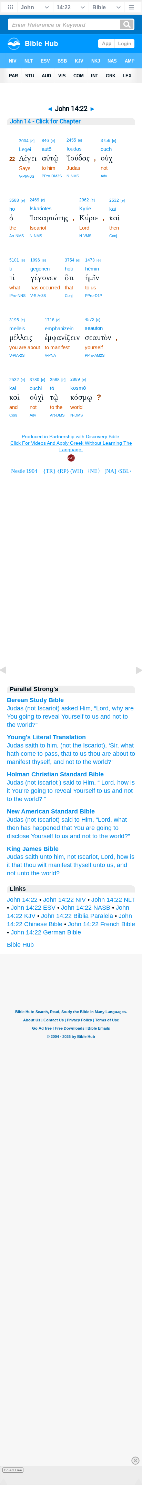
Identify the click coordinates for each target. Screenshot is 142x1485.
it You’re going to (30, 790)
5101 (14, 260)
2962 (84, 200)
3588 (14, 200)
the (76, 745)
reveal (62, 790)
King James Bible (33, 848)
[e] (32, 141)
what (120, 819)
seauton (94, 328)
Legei (25, 149)
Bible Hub (20, 944)
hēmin (92, 268)
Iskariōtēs (41, 208)
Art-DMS (57, 415)
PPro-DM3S (52, 176)
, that (64, 753)
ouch (106, 149)
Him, (86, 708)
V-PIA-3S (26, 176)
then (13, 827)
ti (10, 268)
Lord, (108, 856)
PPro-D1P (93, 295)
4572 (89, 319)
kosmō (78, 388)
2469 (34, 200)
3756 (105, 140)
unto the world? (38, 873)
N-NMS (73, 176)
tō (52, 388)
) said (66, 782)
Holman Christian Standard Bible (55, 774)
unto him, (52, 856)
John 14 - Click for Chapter (45, 121)
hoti (69, 268)
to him (47, 745)
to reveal (48, 716)
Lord (107, 782)
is (132, 782)
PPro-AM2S (94, 355)
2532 (114, 200)
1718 (49, 320)
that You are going (87, 827)
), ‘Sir (110, 745)
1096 (35, 260)
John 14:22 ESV (33, 907)
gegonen (40, 268)
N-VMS (85, 236)
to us (92, 716)
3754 (69, 260)
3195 (14, 320)
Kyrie (85, 208)
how (123, 782)
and (105, 716)
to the (82, 761)
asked (69, 708)
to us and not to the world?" (92, 836)
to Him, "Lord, (93, 819)
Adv (104, 176)
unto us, (104, 865)
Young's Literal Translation (46, 737)
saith (30, 745)
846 (45, 140)
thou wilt (35, 865)
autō (46, 149)
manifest (18, 761)
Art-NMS (16, 236)
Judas (15, 708)
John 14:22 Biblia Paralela (77, 915)
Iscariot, (88, 856)
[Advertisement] (71, 619)
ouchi (36, 388)
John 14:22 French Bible (101, 924)
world (31, 799)
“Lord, (102, 708)
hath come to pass (32, 753)
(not (30, 708)
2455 (71, 140)
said (67, 819)
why (117, 708)
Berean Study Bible (35, 700)
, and (57, 761)
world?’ (102, 761)
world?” (27, 724)
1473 (90, 260)
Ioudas (74, 149)
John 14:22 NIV (64, 899)
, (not (64, 745)
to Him (85, 782)
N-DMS (76, 415)
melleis (17, 328)
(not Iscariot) (42, 819)
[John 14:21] (8, 685)
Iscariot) (49, 708)
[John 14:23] (133, 685)
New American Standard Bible (51, 811)
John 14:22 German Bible (46, 932)
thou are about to (111, 753)
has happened (40, 827)
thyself (40, 761)
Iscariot (92, 745)
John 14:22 (22, 899)
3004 (24, 140)
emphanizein (59, 328)
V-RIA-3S (38, 295)
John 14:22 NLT (113, 899)
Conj (113, 236)
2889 (75, 379)
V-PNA (50, 355)
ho (12, 209)
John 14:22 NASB (85, 907)
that (17, 865)
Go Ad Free (13, 1470)
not (116, 716)
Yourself (72, 716)
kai (112, 209)
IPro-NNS (17, 295)
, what (125, 745)
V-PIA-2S (16, 355)
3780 (34, 379)
